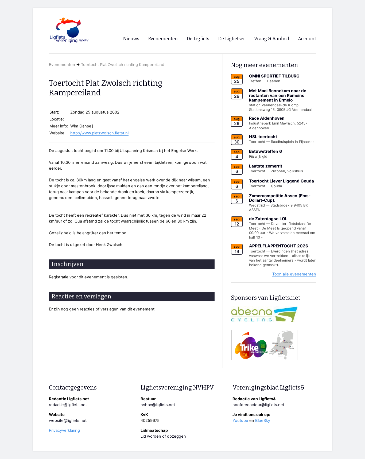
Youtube (240, 420)
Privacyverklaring (64, 430)
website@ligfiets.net (68, 420)
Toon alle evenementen (294, 274)
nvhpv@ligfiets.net (158, 404)
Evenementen (62, 64)
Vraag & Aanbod (271, 39)
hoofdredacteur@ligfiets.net (258, 404)
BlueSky (262, 420)
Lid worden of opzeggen (163, 436)
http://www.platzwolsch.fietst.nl (99, 133)
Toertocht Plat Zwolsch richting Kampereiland (122, 64)
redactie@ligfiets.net (68, 404)
